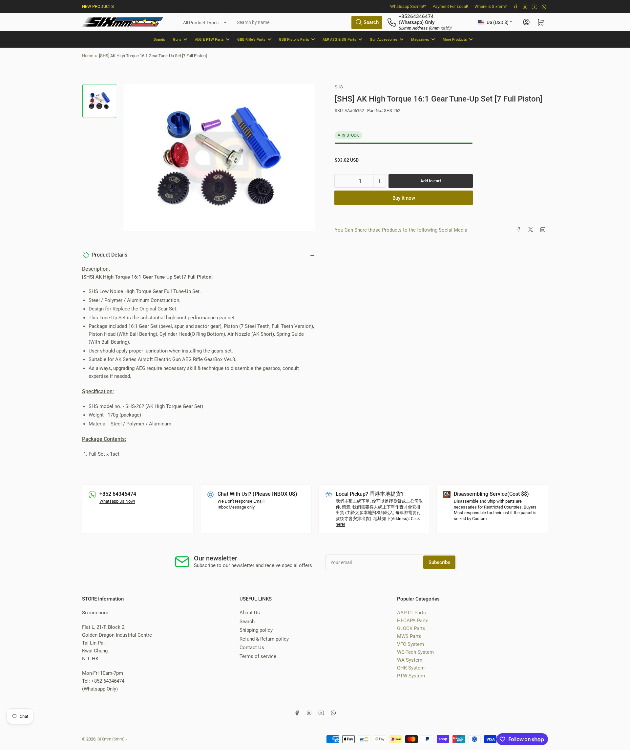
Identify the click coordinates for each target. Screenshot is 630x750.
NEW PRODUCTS (98, 6)
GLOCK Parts (411, 628)
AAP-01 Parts (411, 613)
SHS (339, 86)
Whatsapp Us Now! (117, 501)
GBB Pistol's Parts (294, 39)
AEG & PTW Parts (209, 39)
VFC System (410, 644)
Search (247, 622)
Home (87, 55)
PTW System (411, 676)
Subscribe (439, 562)
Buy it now (403, 198)
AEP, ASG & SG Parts (339, 39)
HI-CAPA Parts (413, 621)
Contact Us (252, 647)
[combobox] (307, 22)
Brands (159, 39)
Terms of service (258, 656)
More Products (455, 39)
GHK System (411, 668)
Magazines (420, 39)
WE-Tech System (415, 652)
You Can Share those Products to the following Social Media (401, 230)
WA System (409, 660)
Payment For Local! (450, 6)
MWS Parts (409, 636)
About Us (250, 613)
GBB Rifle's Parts (251, 39)
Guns (177, 39)
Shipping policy (256, 630)
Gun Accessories (384, 39)
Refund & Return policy (264, 639)
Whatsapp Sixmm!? (408, 6)
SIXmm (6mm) (111, 739)
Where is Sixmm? (490, 6)
